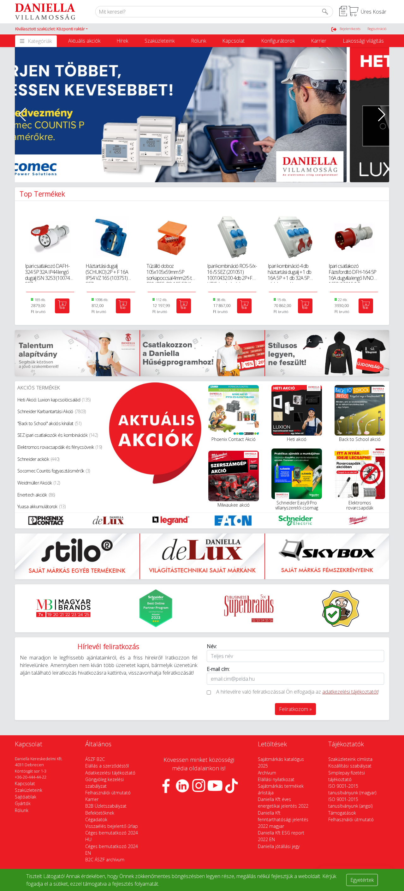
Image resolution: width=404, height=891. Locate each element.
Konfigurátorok (278, 40)
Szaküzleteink (160, 40)
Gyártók (23, 803)
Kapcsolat (233, 40)
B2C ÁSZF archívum (104, 860)
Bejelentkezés (350, 28)
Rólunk (198, 40)
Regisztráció (376, 28)
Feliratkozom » (295, 709)
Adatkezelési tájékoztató (110, 773)
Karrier (318, 40)
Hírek (122, 40)
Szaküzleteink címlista (350, 759)
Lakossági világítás (363, 40)
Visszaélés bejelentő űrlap (111, 826)
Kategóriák (40, 41)
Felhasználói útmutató (108, 793)
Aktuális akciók (84, 40)
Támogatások (342, 813)
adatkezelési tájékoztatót (350, 691)
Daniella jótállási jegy (279, 846)
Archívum (267, 773)
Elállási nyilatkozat (276, 779)
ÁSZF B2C (95, 759)
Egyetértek (362, 879)
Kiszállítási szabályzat (349, 766)
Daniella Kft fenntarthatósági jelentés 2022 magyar (283, 819)
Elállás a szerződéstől (107, 766)
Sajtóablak (25, 797)
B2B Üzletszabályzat (106, 806)
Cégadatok (96, 819)
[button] (51, 29)
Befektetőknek (99, 813)
